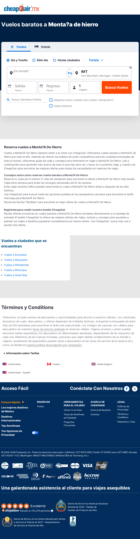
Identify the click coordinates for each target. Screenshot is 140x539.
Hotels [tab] (45, 47)
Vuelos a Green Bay (15, 275)
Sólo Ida (42, 60)
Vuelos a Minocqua (15, 270)
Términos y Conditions (123, 416)
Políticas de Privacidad (123, 408)
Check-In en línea (73, 410)
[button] (130, 68)
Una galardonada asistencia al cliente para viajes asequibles (65, 488)
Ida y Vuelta (19, 60)
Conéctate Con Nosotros (96, 388)
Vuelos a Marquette (16, 259)
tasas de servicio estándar (49, 329)
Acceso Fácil (14, 388)
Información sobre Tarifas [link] (22, 353)
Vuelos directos (63, 105)
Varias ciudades (68, 60)
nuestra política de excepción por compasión (53, 345)
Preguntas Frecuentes (69, 424)
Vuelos (40, 406)
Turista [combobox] (94, 60)
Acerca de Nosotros (101, 410)
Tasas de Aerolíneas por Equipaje (74, 416)
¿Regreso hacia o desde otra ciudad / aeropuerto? (83, 99)
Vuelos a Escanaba (15, 254)
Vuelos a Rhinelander (16, 264)
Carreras (95, 414)
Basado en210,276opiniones (35, 508)
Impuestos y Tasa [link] (126, 421)
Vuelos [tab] (21, 47)
